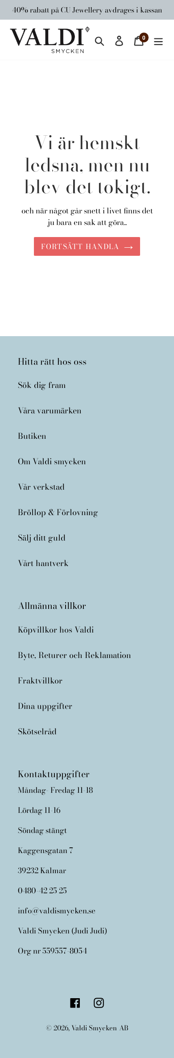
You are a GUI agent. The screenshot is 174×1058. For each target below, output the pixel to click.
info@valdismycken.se (56, 910)
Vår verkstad (41, 487)
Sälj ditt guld (42, 538)
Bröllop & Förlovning (58, 512)
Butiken (32, 436)
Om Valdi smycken (52, 461)
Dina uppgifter (45, 706)
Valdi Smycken (94, 1028)
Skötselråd (37, 731)
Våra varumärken (50, 410)
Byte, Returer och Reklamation (74, 655)
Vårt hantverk (43, 563)
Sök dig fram (42, 385)
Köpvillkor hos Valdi (56, 630)
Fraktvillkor (40, 681)
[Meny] (158, 39)
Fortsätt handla (80, 246)
